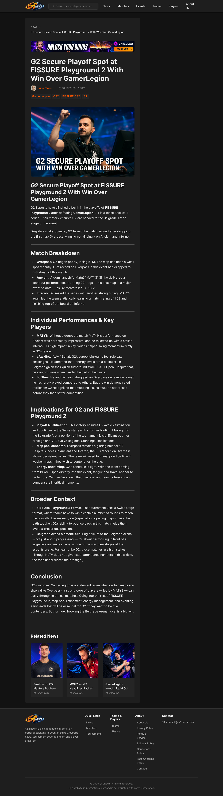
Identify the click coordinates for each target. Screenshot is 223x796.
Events (140, 6)
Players (174, 6)
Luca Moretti (46, 88)
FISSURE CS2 (71, 96)
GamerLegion (41, 96)
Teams (157, 6)
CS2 (56, 96)
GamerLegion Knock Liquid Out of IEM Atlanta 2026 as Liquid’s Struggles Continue (118, 686)
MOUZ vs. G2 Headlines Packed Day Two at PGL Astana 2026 (81, 686)
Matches (123, 6)
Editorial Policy (145, 743)
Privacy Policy (145, 728)
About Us (190, 6)
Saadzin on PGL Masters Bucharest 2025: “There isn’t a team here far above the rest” (46, 686)
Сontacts (142, 768)
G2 (85, 96)
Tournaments (94, 733)
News (106, 6)
